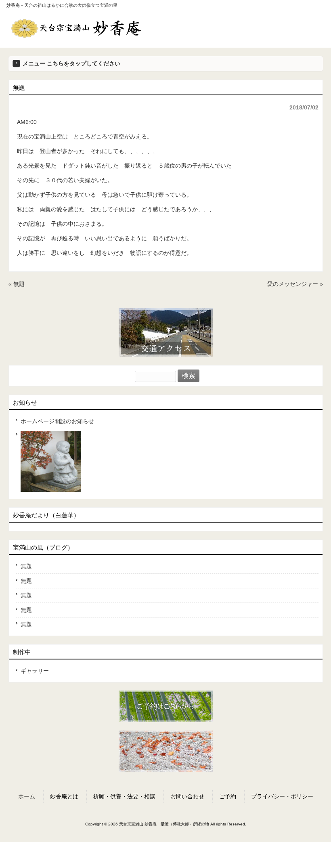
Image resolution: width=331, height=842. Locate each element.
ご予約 (227, 796)
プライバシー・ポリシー (282, 796)
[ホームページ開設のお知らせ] (167, 461)
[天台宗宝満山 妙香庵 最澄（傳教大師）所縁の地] (76, 35)
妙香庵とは (64, 796)
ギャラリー (35, 671)
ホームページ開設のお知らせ (57, 421)
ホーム (26, 796)
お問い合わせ (187, 796)
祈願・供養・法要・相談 (124, 796)
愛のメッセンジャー (292, 284)
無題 (19, 284)
